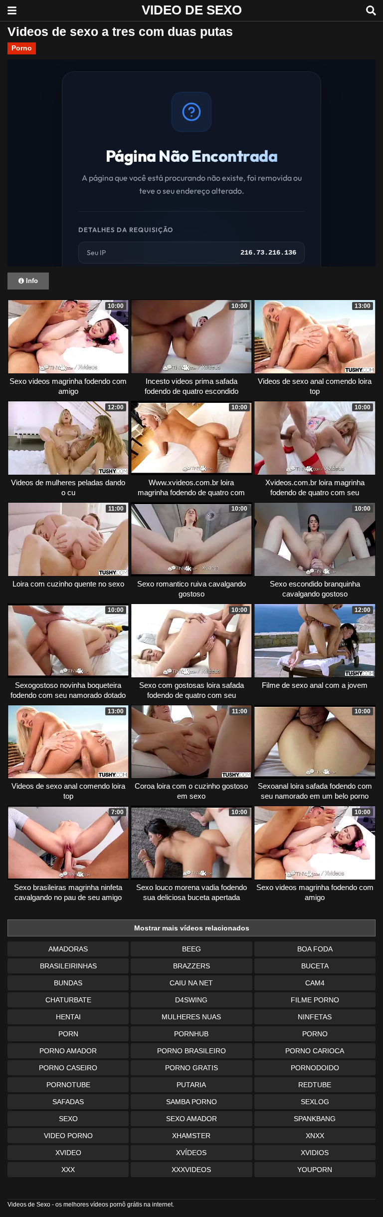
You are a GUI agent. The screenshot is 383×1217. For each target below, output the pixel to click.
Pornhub (191, 1034)
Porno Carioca (314, 1051)
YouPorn (314, 1170)
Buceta (315, 966)
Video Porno (68, 1136)
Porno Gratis (191, 1068)
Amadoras (68, 949)
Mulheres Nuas (191, 1017)
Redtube (314, 1085)
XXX (68, 1170)
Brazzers (191, 966)
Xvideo (68, 1153)
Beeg (191, 949)
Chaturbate (68, 1000)
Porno (21, 48)
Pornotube (68, 1085)
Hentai (68, 1017)
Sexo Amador (191, 1119)
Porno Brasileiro (191, 1051)
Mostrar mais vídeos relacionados (191, 928)
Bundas (68, 983)
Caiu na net (191, 983)
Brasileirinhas (68, 966)
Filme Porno (315, 1000)
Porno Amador (68, 1051)
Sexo (68, 1119)
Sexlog (315, 1102)
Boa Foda (315, 949)
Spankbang (315, 1119)
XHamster (191, 1136)
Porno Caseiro (68, 1068)
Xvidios (315, 1153)
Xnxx (315, 1136)
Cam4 (315, 983)
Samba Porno (191, 1102)
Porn (68, 1034)
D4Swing (191, 1000)
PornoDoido (315, 1068)
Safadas (68, 1102)
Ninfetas (315, 1017)
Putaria (191, 1085)
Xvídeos (191, 1153)
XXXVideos (191, 1170)
